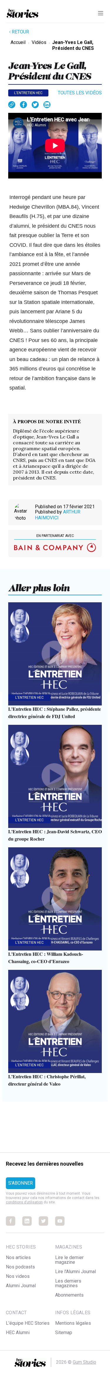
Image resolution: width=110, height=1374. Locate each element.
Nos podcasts (20, 1267)
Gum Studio (84, 1362)
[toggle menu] (100, 13)
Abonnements (69, 1295)
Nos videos (18, 1276)
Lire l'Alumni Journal (75, 1271)
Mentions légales (73, 1323)
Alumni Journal (21, 1285)
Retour (20, 32)
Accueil (18, 42)
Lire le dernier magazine (69, 1260)
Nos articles (18, 1257)
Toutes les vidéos (80, 93)
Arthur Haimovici (57, 515)
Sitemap (63, 1332)
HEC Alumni (18, 1332)
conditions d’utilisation (24, 1202)
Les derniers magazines (68, 1283)
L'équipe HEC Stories (28, 1323)
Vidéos (39, 42)
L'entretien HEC (28, 93)
